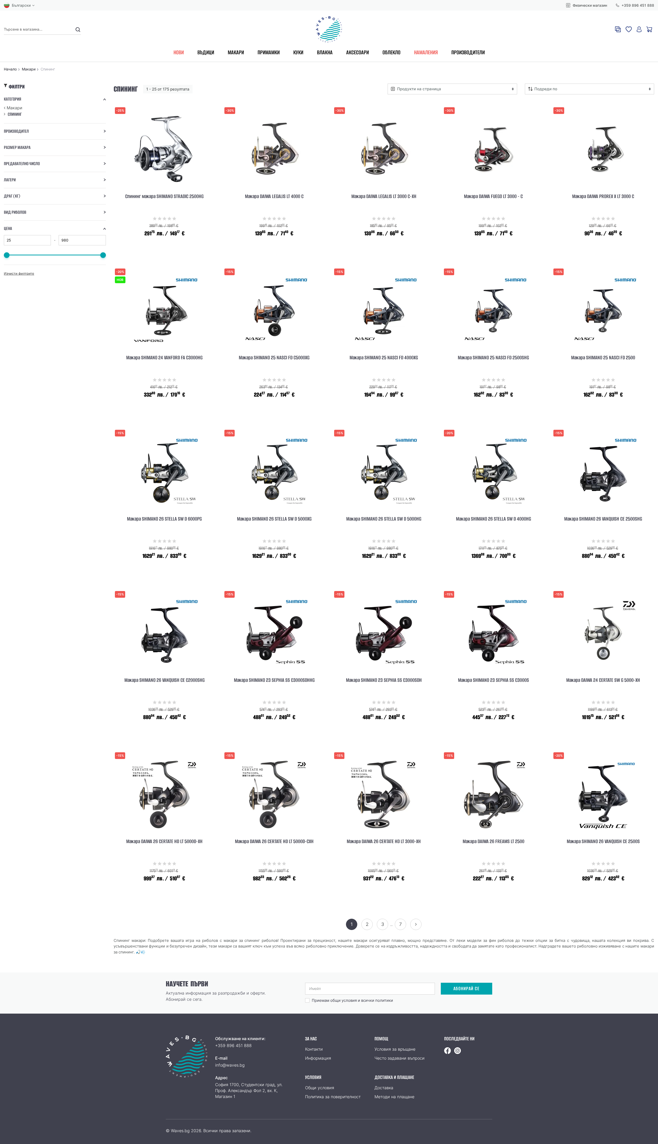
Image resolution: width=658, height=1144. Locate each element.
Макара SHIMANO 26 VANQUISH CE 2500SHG (603, 519)
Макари (14, 108)
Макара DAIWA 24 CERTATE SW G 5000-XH (603, 680)
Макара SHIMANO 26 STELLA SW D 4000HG (493, 519)
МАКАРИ (236, 52)
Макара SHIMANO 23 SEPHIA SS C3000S (493, 680)
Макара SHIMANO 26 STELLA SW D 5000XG (274, 519)
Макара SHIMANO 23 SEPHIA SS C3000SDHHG (274, 680)
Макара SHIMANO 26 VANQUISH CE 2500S (603, 841)
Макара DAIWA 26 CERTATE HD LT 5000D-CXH (274, 841)
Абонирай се (466, 988)
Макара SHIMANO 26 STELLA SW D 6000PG (164, 519)
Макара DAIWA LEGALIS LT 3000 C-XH (383, 196)
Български (21, 5)
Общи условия (319, 1088)
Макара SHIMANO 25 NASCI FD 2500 (603, 357)
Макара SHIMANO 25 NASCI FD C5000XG (274, 357)
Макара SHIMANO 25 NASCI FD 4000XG (384, 357)
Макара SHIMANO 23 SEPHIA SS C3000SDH (384, 680)
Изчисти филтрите (19, 273)
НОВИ (178, 52)
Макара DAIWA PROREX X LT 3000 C (603, 196)
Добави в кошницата (164, 246)
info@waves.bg (230, 1065)
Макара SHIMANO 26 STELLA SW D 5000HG (383, 519)
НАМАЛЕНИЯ (426, 52)
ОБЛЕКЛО (391, 52)
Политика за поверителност (333, 1097)
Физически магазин (589, 5)
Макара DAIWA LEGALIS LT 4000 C (274, 196)
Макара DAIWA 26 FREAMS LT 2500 (493, 841)
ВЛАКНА (325, 52)
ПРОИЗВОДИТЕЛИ (468, 52)
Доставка (383, 1088)
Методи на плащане (394, 1097)
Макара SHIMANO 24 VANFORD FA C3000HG (164, 357)
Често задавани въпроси (399, 1058)
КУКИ (298, 52)
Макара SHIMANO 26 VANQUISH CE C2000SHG (164, 680)
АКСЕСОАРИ (357, 52)
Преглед (164, 260)
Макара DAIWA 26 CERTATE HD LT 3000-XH (384, 841)
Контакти (314, 1049)
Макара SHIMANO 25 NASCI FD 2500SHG (493, 357)
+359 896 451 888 (637, 5)
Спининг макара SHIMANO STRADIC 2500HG (164, 196)
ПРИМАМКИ (269, 52)
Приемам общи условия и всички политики (352, 1000)
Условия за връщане (394, 1049)
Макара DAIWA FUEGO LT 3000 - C (493, 196)
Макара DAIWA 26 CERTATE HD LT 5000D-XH (164, 841)
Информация (318, 1058)
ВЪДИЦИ (205, 52)
